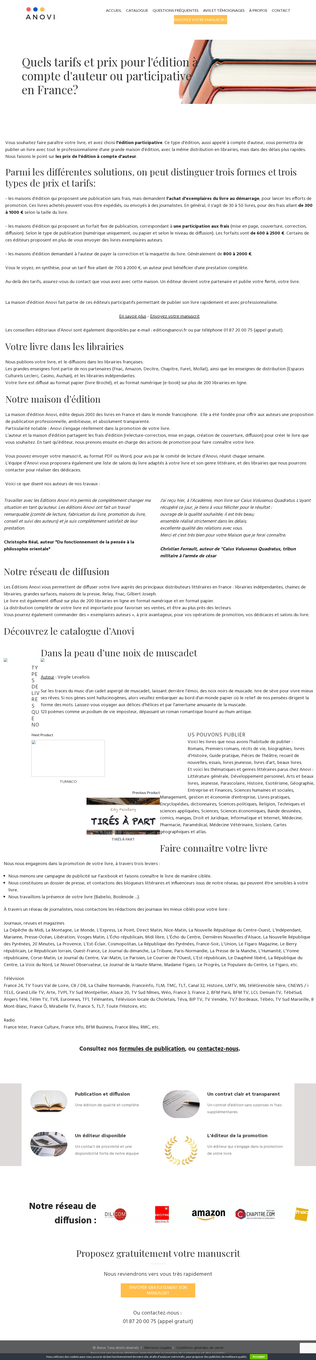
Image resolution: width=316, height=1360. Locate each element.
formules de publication (152, 1049)
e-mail (143, 330)
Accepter (259, 1356)
